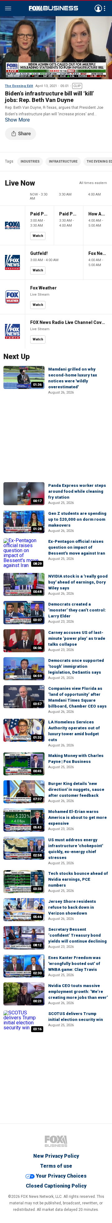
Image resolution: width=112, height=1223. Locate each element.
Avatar (98, 8)
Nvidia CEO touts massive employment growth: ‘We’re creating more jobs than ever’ (78, 991)
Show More (17, 120)
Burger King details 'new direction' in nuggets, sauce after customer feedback (76, 789)
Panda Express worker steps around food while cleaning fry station (77, 491)
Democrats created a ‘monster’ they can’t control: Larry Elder (77, 610)
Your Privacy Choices (61, 1176)
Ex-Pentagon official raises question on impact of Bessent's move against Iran (76, 547)
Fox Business (53, 8)
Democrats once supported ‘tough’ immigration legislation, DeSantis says (76, 666)
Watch (38, 236)
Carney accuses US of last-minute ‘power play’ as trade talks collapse (76, 638)
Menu (8, 8)
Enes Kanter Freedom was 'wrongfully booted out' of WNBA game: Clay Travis (74, 963)
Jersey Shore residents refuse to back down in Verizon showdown (72, 907)
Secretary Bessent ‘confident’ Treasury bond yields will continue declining (77, 935)
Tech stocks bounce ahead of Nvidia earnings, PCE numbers (78, 879)
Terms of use (56, 1166)
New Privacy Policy (56, 1156)
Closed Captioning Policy (56, 1186)
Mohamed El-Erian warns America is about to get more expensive (77, 817)
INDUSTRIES (30, 161)
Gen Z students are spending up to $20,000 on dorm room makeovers (77, 519)
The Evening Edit (19, 86)
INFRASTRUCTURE (63, 161)
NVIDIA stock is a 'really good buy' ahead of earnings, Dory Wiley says (78, 582)
